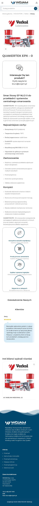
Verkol (26, 14)
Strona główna (7, 14)
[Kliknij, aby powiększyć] (6, 49)
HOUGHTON (18, 14)
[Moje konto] (37, 3)
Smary (32, 14)
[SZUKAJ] (35, 8)
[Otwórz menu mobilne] (2, 3)
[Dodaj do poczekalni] (34, 364)
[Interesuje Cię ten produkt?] (19, 68)
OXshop (29, 502)
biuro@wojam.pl (11, 495)
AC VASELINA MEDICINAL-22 (13, 397)
